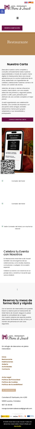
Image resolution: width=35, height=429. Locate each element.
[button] (17, 18)
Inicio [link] (4, 357)
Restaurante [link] (7, 359)
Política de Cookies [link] (10, 382)
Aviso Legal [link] (6, 377)
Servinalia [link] (17, 426)
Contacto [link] (6, 369)
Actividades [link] (7, 366)
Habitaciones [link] (7, 362)
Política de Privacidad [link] (11, 380)
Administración (10, 390)
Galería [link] (5, 364)
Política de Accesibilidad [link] (12, 384)
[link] (2, 11)
